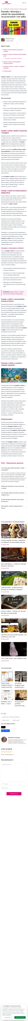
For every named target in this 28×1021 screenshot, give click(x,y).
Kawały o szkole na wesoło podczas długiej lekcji (14, 55)
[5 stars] (11, 752)
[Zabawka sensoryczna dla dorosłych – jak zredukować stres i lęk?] (14, 625)
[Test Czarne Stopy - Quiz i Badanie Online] (14, 649)
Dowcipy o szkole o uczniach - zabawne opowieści (13, 67)
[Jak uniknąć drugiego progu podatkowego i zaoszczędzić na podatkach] (21, 676)
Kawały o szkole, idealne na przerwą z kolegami (13, 50)
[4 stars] (9, 752)
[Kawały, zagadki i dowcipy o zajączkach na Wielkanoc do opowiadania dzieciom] (14, 531)
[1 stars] (2, 752)
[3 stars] (7, 752)
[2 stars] (4, 752)
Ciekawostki (6, 9)
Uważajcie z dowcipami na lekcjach (13, 58)
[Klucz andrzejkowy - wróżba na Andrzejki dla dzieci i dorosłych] (14, 555)
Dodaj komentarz (14, 793)
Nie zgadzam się (8, 1017)
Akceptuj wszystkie (20, 1017)
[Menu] (23, 2)
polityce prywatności (6, 1014)
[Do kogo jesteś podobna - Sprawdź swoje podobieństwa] (21, 695)
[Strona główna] (1, 9)
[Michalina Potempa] (3, 39)
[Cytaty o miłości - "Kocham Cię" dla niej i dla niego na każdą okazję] (14, 602)
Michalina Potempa (9, 38)
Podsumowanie (7, 71)
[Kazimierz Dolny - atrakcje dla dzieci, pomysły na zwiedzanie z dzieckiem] (14, 578)
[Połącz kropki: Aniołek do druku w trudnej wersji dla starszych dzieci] (7, 676)
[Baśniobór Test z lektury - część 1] (7, 695)
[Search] (25, 2)
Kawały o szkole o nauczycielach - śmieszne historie (12, 62)
